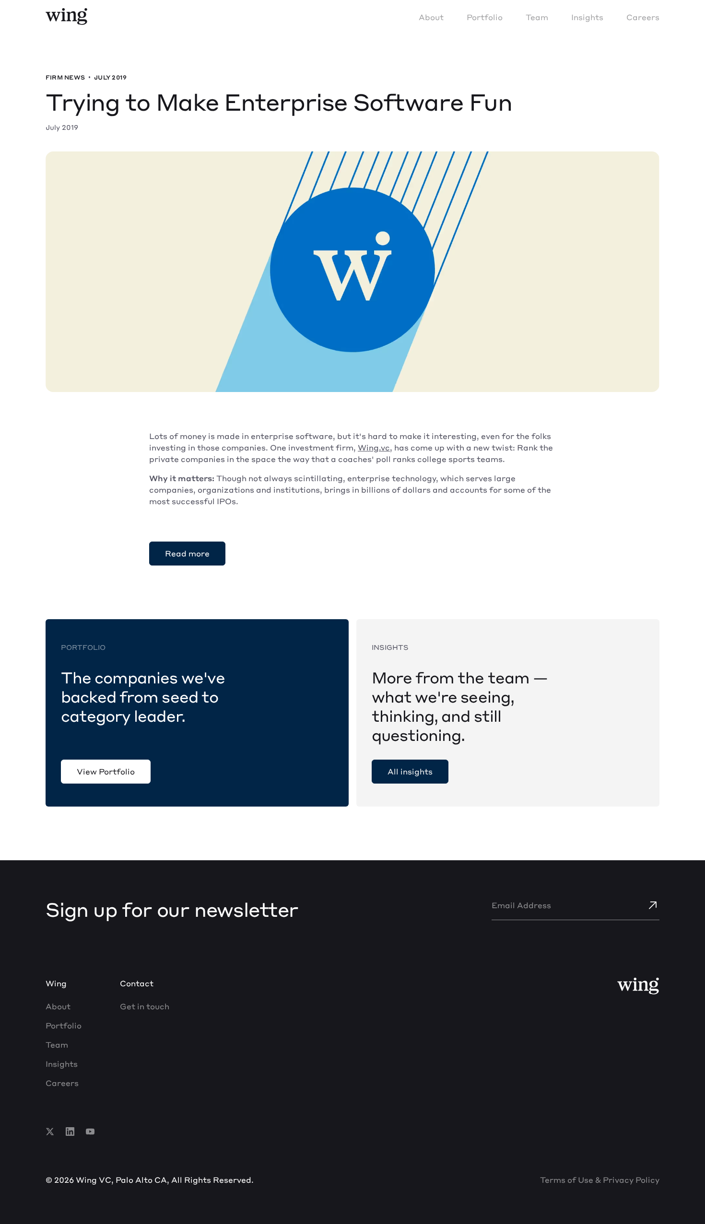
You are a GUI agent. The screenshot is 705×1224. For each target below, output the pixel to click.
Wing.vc (374, 447)
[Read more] (187, 553)
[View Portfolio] (105, 771)
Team (537, 17)
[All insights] (410, 771)
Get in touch (144, 1006)
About (431, 17)
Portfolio (485, 17)
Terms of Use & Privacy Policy (599, 1180)
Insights (587, 17)
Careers (642, 17)
